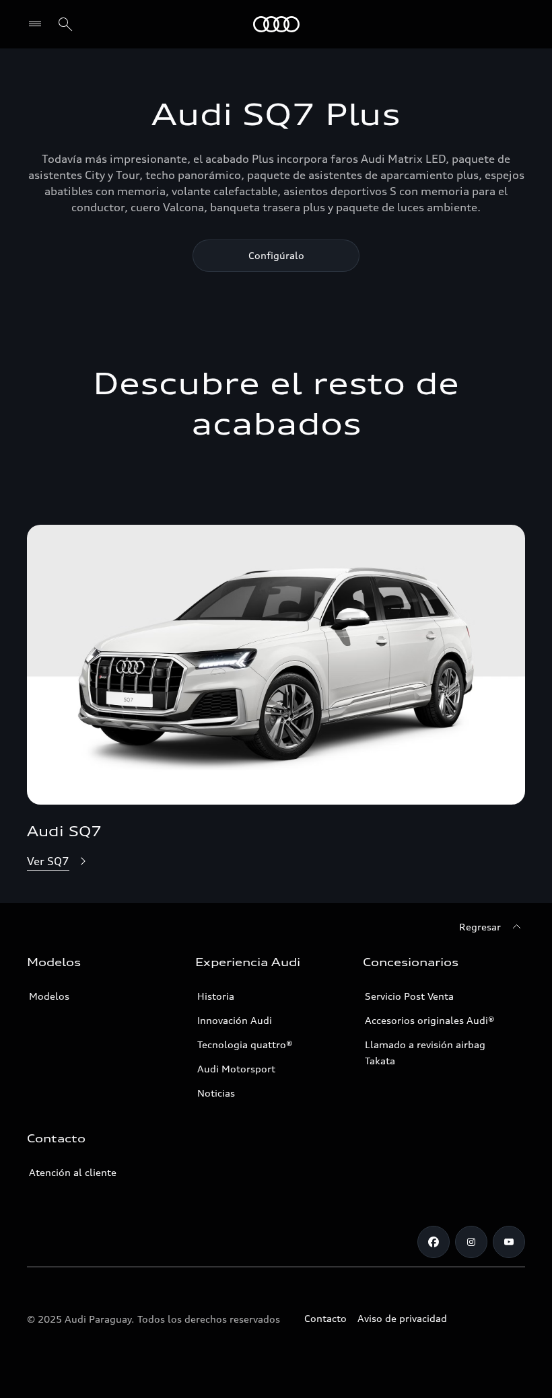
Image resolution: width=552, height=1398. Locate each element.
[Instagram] (471, 1242)
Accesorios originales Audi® (430, 1020)
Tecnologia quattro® (245, 1044)
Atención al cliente (72, 1172)
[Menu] (38, 24)
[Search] (65, 24)
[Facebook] (433, 1242)
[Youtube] (509, 1242)
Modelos (49, 996)
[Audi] (276, 24)
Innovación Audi (234, 1020)
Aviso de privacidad (402, 1318)
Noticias (216, 1093)
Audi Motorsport (236, 1068)
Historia (215, 996)
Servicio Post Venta (409, 996)
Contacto (325, 1318)
